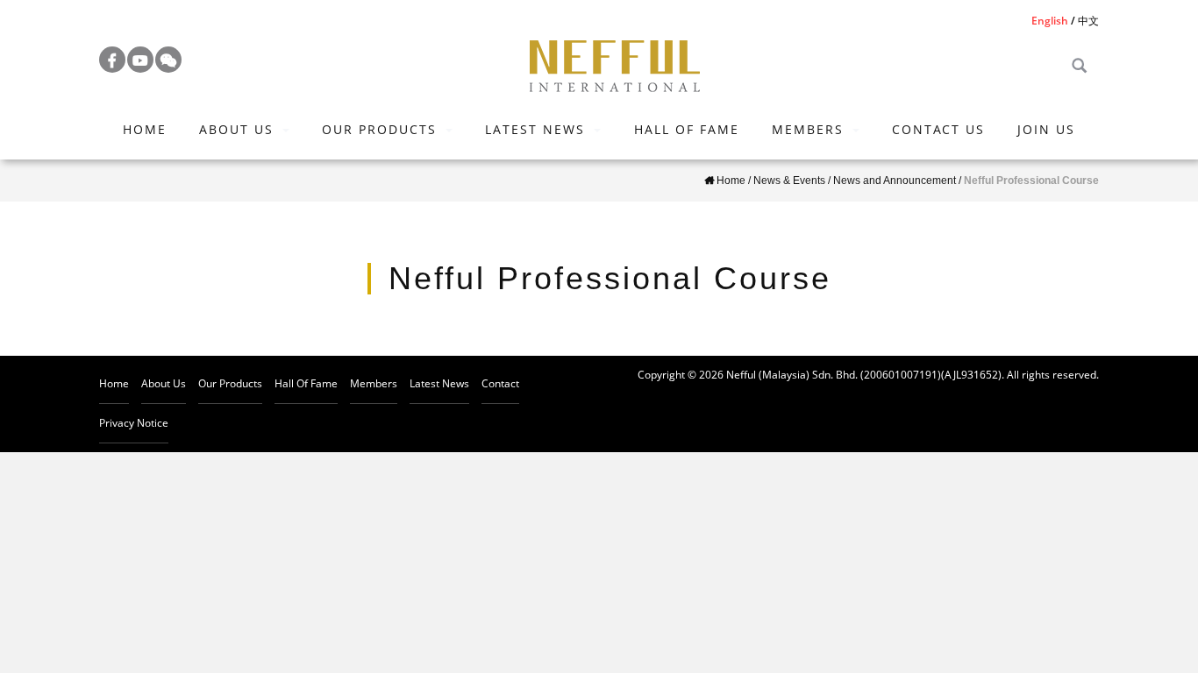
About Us (236, 129)
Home (145, 129)
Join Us (1046, 129)
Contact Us (938, 129)
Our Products (379, 129)
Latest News (535, 129)
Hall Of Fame (686, 129)
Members (808, 129)
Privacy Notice (133, 422)
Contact (500, 383)
